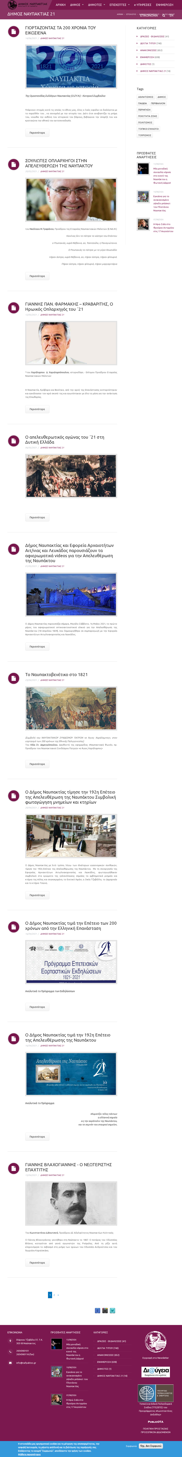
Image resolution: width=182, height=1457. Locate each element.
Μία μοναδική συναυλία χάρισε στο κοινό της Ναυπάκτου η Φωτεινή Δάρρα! (162, 175)
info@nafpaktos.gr (26, 1363)
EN (171, 15)
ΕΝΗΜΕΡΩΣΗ (164, 4)
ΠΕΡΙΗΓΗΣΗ (144, 109)
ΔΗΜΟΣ (75, 4)
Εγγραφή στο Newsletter (156, 1358)
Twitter (112, 1311)
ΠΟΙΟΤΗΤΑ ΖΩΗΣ (147, 116)
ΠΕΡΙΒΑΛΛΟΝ (158, 103)
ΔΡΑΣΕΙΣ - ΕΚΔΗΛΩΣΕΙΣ (152, 36)
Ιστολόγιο (131, 14)
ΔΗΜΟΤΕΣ (95, 4)
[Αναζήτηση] (163, 15)
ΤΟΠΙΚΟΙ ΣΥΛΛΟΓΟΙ (148, 129)
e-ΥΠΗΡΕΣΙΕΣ (142, 4)
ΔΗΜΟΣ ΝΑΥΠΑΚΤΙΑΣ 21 (52, 38)
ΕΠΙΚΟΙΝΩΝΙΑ (149, 15)
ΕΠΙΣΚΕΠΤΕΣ (118, 4)
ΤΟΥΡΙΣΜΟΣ (144, 135)
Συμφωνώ (131, 1446)
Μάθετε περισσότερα (29, 1454)
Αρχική (120, 14)
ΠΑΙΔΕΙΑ (142, 103)
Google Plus (105, 1311)
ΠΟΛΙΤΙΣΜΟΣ (145, 122)
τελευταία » (68, 1295)
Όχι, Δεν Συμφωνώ (150, 1446)
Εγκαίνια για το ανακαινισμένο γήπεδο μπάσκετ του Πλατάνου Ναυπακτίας (161, 203)
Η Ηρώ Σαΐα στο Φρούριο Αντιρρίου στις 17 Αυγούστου (163, 227)
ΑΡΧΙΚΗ (61, 4)
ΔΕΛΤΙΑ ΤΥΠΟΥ (148, 43)
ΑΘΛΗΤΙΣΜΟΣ (145, 97)
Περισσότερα (37, 132)
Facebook (97, 1311)
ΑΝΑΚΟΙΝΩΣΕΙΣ (148, 50)
